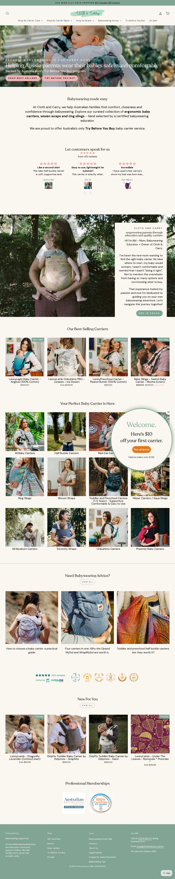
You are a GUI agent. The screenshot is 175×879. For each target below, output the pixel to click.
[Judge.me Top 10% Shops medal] (122, 677)
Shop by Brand (84, 20)
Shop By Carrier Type (29, 20)
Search (50, 843)
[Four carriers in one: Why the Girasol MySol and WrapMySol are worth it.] (87, 617)
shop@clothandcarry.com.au (150, 846)
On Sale (153, 20)
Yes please (142, 449)
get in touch (149, 313)
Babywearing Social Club (100, 839)
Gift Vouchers (53, 839)
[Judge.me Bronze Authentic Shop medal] (99, 677)
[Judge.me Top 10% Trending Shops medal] (133, 677)
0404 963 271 (145, 838)
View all (87, 582)
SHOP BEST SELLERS (22, 78)
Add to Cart (24, 373)
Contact (93, 843)
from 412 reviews (87, 156)
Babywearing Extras (108, 20)
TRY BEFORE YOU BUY (60, 78)
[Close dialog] (168, 412)
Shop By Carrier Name (58, 20)
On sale (50, 857)
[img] (87, 153)
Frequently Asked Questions (102, 857)
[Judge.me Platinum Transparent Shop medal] (75, 677)
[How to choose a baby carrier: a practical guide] (31, 617)
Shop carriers (53, 848)
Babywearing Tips (97, 861)
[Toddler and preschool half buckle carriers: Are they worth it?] (143, 617)
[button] (85, 193)
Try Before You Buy (135, 20)
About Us (93, 848)
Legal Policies (95, 852)
